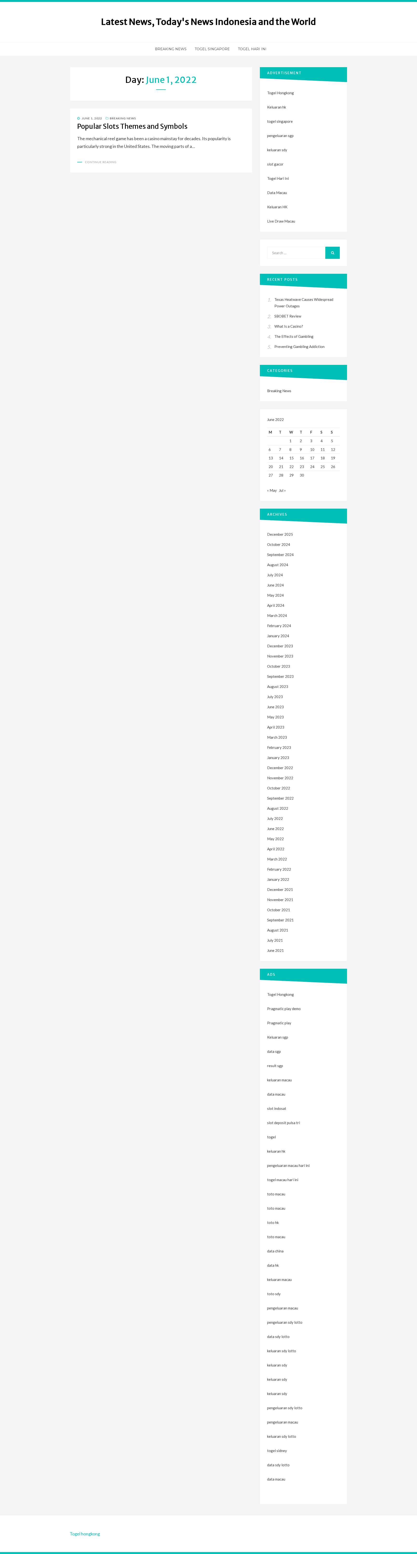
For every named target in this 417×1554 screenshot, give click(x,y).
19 (333, 458)
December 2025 (280, 534)
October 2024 (278, 544)
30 (302, 475)
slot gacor (275, 164)
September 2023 (280, 676)
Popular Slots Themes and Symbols (132, 126)
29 (291, 475)
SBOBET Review (287, 316)
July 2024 (275, 575)
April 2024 (275, 605)
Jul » (282, 490)
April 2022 (275, 849)
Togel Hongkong (280, 93)
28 (281, 475)
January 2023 (278, 757)
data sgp (274, 1051)
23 (302, 466)
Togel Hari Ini (252, 49)
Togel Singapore (212, 49)
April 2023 (275, 727)
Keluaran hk (276, 107)
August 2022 (277, 808)
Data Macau (277, 192)
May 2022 (275, 839)
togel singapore (280, 121)
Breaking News (171, 49)
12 (333, 449)
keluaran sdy (277, 150)
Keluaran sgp (277, 1037)
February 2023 (279, 747)
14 (281, 458)
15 (291, 458)
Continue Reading (101, 162)
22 (291, 466)
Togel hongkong (85, 1533)
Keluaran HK (277, 207)
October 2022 (278, 788)
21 (281, 466)
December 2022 (280, 768)
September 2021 (280, 920)
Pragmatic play (279, 1023)
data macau (276, 1479)
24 (312, 466)
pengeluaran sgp (280, 135)
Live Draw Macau (281, 221)
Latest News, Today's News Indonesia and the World (208, 21)
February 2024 (279, 625)
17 (312, 458)
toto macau (276, 1208)
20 (271, 466)
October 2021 (278, 910)
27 (271, 475)
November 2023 (280, 656)
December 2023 (280, 646)
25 (322, 466)
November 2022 (280, 778)
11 (322, 449)
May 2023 (275, 717)
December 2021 (280, 889)
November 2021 (280, 899)
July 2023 (275, 696)
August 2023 (277, 686)
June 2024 (275, 585)
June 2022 (275, 828)
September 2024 (280, 554)
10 (312, 449)
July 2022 (275, 818)
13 (271, 458)
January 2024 (278, 636)
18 (322, 458)
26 (333, 466)
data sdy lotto (278, 1465)
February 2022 (279, 869)
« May (272, 490)
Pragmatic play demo (284, 1008)
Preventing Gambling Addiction (299, 346)
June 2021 (275, 950)
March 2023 (277, 737)
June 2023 (275, 707)
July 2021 (275, 940)
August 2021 (277, 930)
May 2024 (275, 595)
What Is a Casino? (288, 326)
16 (302, 458)
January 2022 (278, 879)
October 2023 (278, 666)
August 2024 (277, 565)
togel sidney (277, 1450)
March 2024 (277, 615)
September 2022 (280, 798)
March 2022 (277, 859)
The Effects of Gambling (293, 336)
